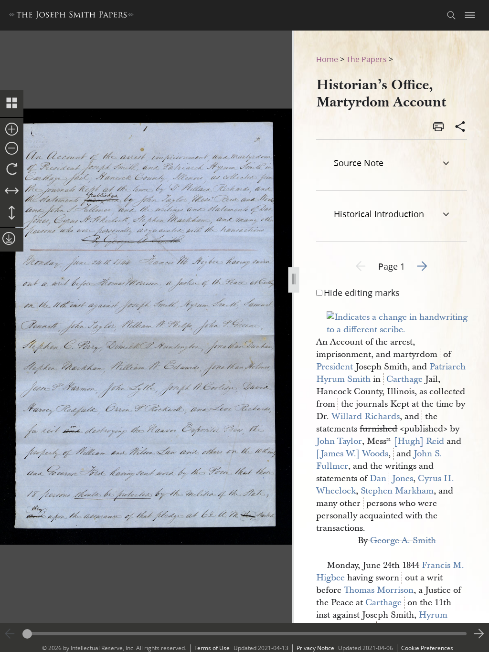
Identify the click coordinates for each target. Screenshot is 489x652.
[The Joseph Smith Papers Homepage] (71, 16)
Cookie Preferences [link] (427, 648)
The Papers (366, 58)
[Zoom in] (11, 129)
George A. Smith (403, 541)
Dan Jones (391, 478)
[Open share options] (460, 127)
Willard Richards (365, 416)
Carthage (404, 379)
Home (327, 58)
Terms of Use (212, 648)
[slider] (244, 633)
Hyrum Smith (343, 379)
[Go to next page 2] (479, 633)
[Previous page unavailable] (10, 633)
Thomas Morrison (379, 590)
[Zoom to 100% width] (11, 191)
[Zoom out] (11, 149)
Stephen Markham (397, 491)
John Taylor (339, 441)
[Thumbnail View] (11, 104)
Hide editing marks (362, 292)
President (334, 367)
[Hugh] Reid (419, 441)
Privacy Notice (315, 648)
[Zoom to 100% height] (11, 213)
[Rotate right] (11, 169)
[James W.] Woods (352, 454)
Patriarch (447, 367)
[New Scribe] (402, 330)
